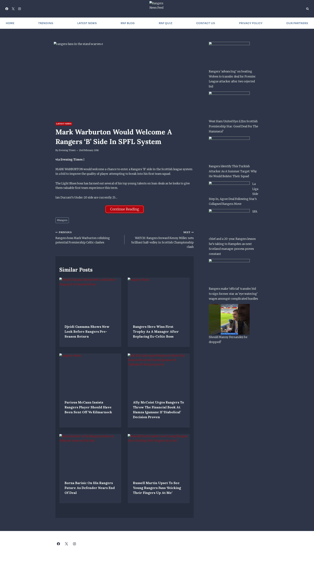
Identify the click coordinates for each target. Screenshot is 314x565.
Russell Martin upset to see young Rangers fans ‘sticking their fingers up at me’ (157, 488)
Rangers (62, 220)
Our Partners (297, 23)
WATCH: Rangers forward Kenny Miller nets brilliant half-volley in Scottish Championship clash (162, 240)
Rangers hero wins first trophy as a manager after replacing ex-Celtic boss (156, 331)
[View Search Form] (307, 8)
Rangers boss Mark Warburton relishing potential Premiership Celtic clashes (82, 237)
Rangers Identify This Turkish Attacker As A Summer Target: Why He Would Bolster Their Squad (233, 171)
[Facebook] (6, 9)
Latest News (87, 23)
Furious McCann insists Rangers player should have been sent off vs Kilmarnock (88, 407)
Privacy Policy (250, 23)
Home (10, 23)
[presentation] (90, 298)
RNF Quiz (165, 23)
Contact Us (205, 23)
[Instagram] (19, 9)
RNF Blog (128, 23)
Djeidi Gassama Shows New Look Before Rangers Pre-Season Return (87, 331)
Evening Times (67, 150)
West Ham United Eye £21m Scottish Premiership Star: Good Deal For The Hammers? (233, 126)
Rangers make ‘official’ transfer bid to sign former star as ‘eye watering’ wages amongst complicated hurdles (233, 293)
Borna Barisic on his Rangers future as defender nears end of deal (90, 488)
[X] (13, 9)
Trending (45, 23)
